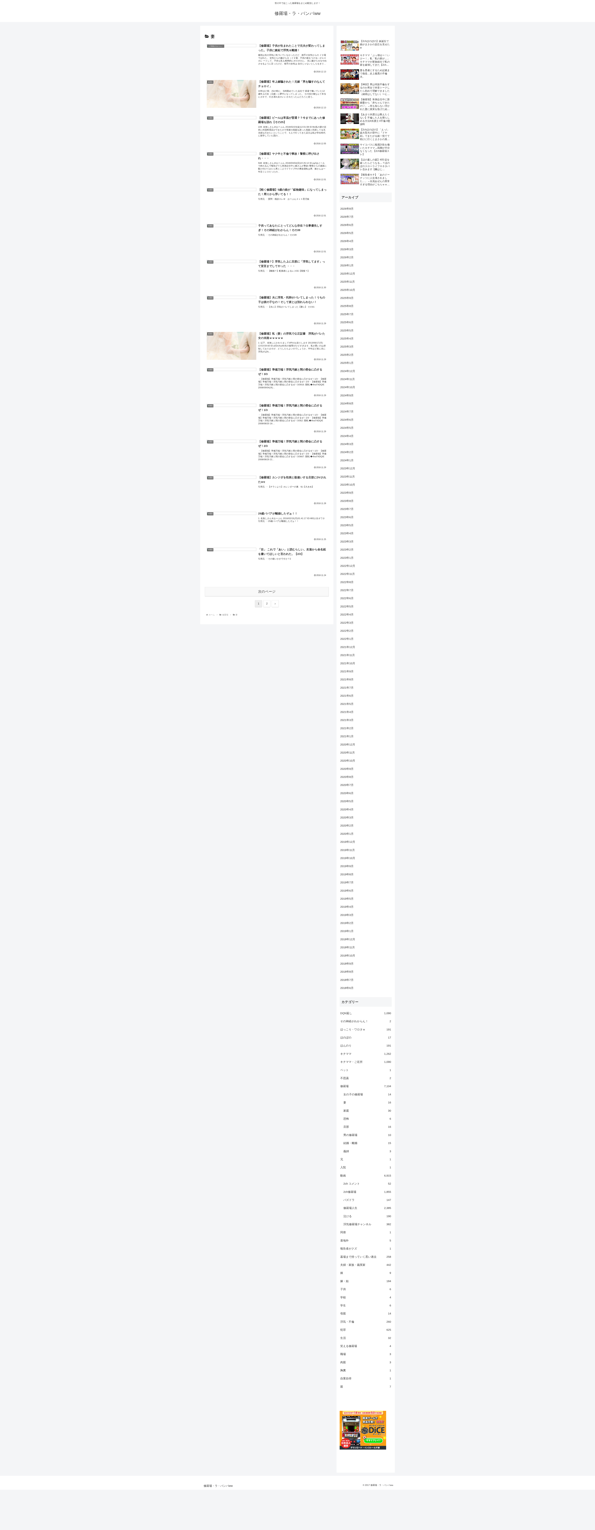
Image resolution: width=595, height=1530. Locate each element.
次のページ (267, 591)
